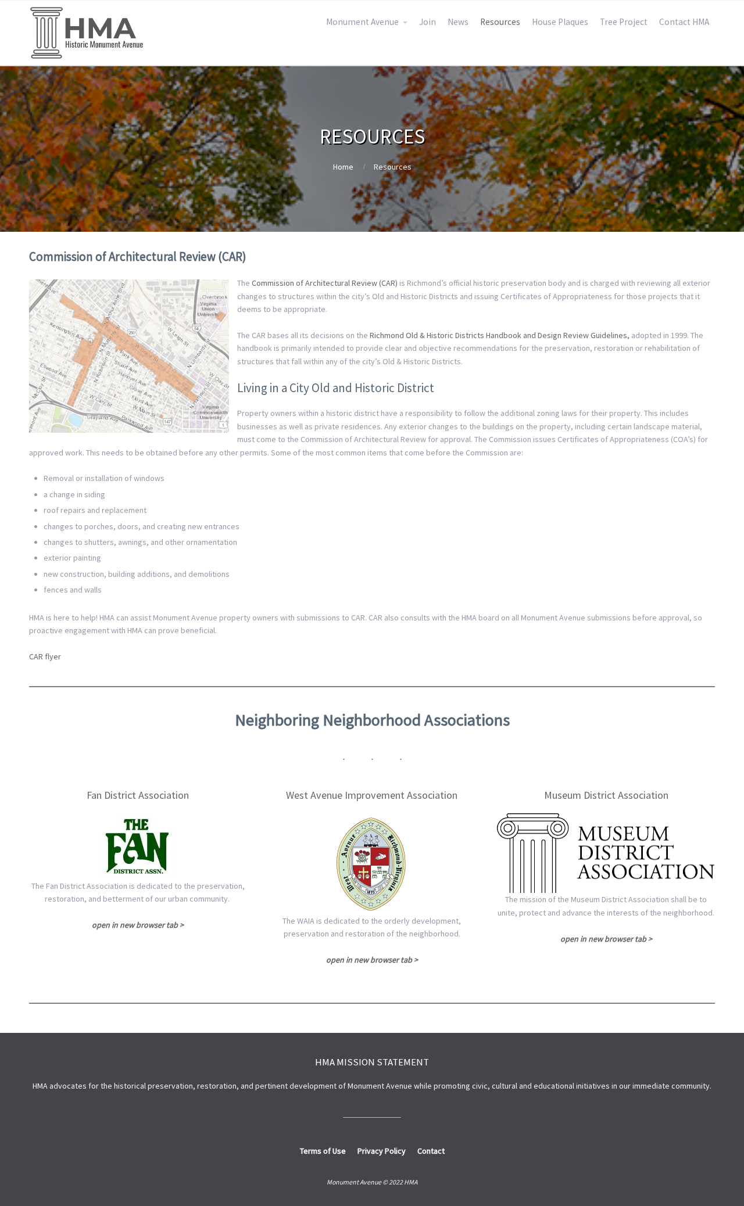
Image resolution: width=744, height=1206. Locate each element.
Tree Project (624, 21)
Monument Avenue (362, 21)
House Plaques (560, 21)
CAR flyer (45, 656)
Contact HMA (684, 21)
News (458, 21)
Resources (500, 21)
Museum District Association (606, 795)
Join (427, 21)
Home (343, 166)
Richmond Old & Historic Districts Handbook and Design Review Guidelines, (499, 335)
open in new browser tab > (372, 959)
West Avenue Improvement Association (371, 795)
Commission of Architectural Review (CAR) (325, 283)
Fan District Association (138, 795)
